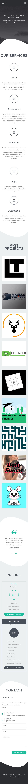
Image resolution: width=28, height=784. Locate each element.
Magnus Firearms (10, 303)
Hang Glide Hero (10, 417)
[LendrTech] (14, 268)
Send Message (19, 752)
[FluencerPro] (14, 353)
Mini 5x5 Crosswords (11, 389)
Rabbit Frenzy (9, 503)
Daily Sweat (7, 474)
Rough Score (8, 332)
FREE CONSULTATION (14, 614)
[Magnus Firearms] (14, 296)
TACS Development (6, 3)
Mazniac (5, 446)
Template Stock (14, 777)
